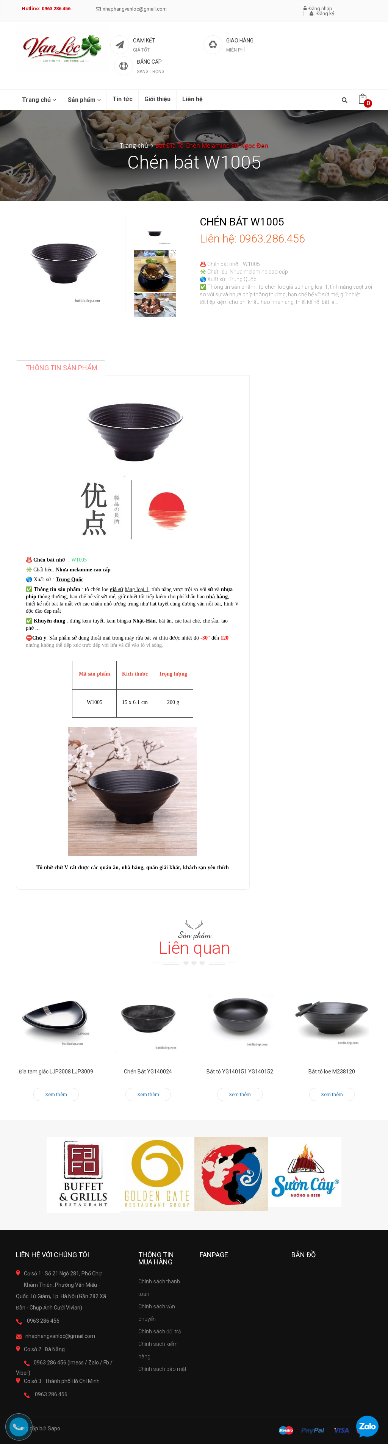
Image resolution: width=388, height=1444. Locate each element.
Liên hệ (192, 99)
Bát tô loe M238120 (331, 1072)
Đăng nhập (320, 8)
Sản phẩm (82, 99)
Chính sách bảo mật (162, 1369)
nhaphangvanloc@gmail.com (135, 9)
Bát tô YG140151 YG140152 (240, 1072)
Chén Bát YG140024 (148, 1072)
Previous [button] (155, 209)
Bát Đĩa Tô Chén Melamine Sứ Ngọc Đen (211, 145)
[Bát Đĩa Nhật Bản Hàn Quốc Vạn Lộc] (62, 48)
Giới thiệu (157, 99)
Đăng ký (324, 13)
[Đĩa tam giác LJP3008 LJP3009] (56, 1019)
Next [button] (155, 306)
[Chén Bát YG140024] (148, 1019)
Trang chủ (37, 99)
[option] (155, 271)
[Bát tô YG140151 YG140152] (240, 1019)
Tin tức (123, 99)
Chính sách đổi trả (159, 1331)
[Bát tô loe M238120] (332, 1019)
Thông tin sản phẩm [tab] (61, 368)
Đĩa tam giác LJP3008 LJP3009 (56, 1072)
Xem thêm (56, 1094)
